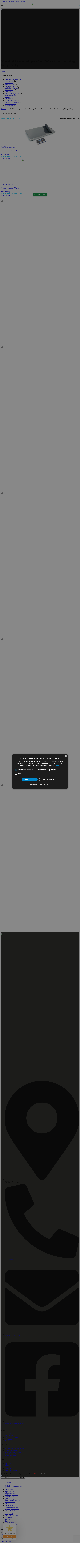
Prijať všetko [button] (29, 779)
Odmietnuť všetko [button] (48, 779)
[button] (40, 784)
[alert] (40, 771)
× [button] (66, 756)
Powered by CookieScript (40, 787)
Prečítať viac (58, 765)
